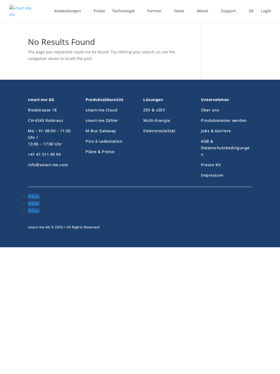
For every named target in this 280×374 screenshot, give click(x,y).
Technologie (123, 11)
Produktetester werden (224, 120)
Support (228, 11)
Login (266, 11)
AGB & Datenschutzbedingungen (225, 148)
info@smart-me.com (48, 164)
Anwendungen (67, 11)
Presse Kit (211, 164)
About (202, 11)
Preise (99, 11)
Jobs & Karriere (216, 130)
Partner (154, 11)
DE (251, 11)
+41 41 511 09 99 (44, 154)
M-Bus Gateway (101, 130)
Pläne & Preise (100, 151)
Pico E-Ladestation (104, 141)
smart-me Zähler (102, 120)
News (179, 11)
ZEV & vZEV (154, 110)
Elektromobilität (159, 130)
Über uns (210, 110)
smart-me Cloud (101, 110)
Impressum (212, 175)
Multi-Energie (156, 120)
